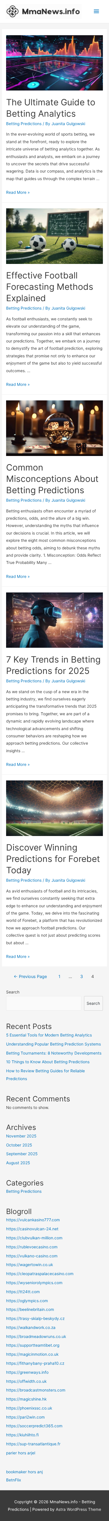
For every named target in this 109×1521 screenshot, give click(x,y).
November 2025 (21, 1136)
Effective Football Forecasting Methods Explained (49, 286)
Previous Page (30, 976)
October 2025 (19, 1145)
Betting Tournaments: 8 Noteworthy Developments (53, 1053)
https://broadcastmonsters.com (35, 1390)
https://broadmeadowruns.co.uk (36, 1336)
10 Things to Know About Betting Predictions (48, 1061)
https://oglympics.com (27, 1300)
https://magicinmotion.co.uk (32, 1354)
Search (12, 992)
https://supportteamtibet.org (32, 1345)
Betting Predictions (24, 123)
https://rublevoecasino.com (32, 1247)
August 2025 (18, 1162)
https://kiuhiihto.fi (22, 1435)
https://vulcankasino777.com (33, 1219)
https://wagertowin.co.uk (29, 1264)
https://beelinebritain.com (30, 1309)
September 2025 (21, 1153)
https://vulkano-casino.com (32, 1256)
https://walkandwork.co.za (31, 1327)
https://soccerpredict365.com (34, 1426)
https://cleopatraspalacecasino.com (40, 1273)
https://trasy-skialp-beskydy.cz (35, 1318)
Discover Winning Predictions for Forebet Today (53, 858)
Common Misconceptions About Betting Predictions (52, 478)
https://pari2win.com (25, 1417)
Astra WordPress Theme (78, 1509)
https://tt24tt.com (23, 1291)
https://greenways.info (27, 1372)
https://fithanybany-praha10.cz (35, 1363)
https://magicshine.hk (26, 1399)
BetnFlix (13, 1480)
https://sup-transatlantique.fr (33, 1444)
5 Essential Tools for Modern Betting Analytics (49, 1035)
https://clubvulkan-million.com (34, 1238)
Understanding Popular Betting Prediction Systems (53, 1044)
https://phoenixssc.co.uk (29, 1408)
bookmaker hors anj (24, 1471)
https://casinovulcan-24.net (32, 1229)
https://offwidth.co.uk (26, 1381)
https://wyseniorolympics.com (34, 1282)
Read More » (18, 192)
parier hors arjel (20, 1453)
